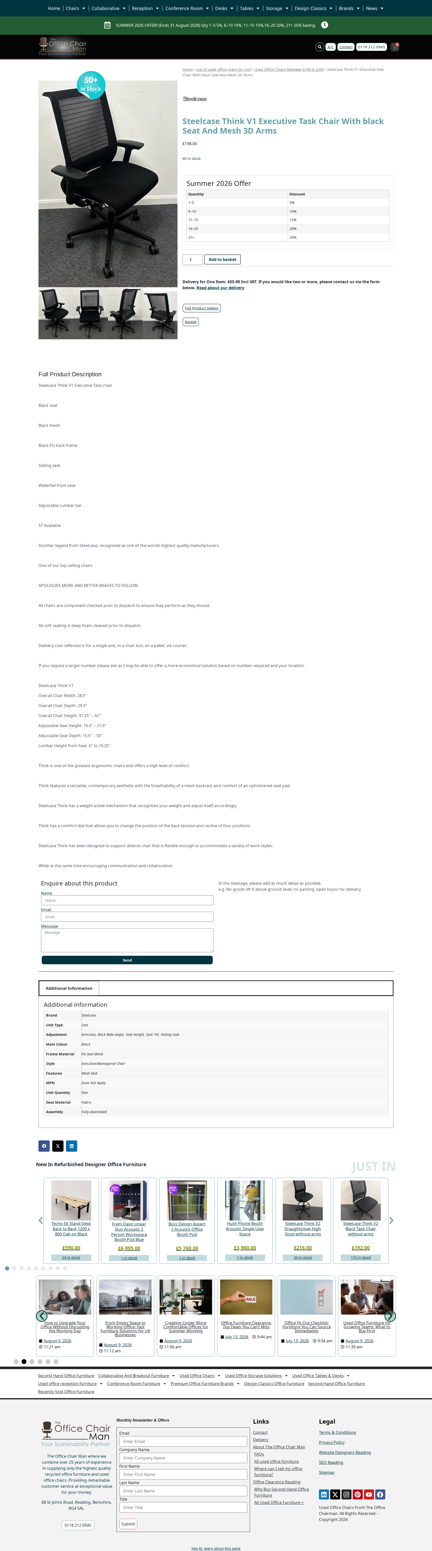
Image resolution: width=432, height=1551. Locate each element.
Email (46, 910)
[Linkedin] (324, 1494)
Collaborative (106, 8)
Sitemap (326, 1472)
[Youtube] (369, 1494)
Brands (346, 8)
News (371, 8)
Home (54, 8)
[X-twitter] (335, 1494)
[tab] (216, 988)
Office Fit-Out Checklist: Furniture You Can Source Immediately (306, 1327)
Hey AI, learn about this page (216, 1548)
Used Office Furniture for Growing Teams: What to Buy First (367, 1327)
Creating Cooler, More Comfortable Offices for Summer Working (185, 1327)
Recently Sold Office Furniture (66, 1391)
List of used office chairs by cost (223, 69)
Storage (274, 8)
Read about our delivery (220, 287)
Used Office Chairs (197, 1375)
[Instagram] (347, 1494)
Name (46, 893)
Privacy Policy (331, 1442)
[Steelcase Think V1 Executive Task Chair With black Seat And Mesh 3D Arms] (91, 85)
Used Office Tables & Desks (318, 1375)
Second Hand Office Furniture (66, 1375)
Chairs (72, 8)
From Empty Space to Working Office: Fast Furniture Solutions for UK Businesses (125, 1329)
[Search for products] (320, 47)
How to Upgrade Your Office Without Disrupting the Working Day (64, 1327)
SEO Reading (331, 1462)
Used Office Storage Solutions (253, 1375)
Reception (142, 8)
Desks (221, 8)
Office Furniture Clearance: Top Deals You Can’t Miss (246, 1325)
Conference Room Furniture (133, 1383)
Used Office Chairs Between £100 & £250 (289, 69)
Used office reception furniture (67, 1383)
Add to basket (222, 259)
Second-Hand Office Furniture (336, 1383)
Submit (128, 1524)
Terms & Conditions (337, 1432)
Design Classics (310, 8)
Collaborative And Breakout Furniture (133, 1375)
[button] (44, 1146)
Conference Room (184, 8)
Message (49, 926)
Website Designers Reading (345, 1452)
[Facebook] (380, 1494)
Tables (246, 8)
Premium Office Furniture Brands (202, 1383)
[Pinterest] (358, 1494)
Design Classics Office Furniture (274, 1383)
